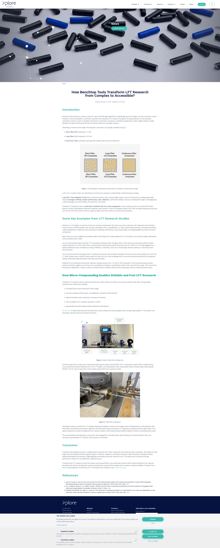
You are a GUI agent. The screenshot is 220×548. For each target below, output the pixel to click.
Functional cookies (67, 540)
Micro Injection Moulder (118, 512)
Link (127, 484)
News (191, 4)
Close (152, 523)
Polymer (89, 510)
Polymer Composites (93, 512)
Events (182, 4)
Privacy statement (61, 525)
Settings (153, 519)
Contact (201, 4)
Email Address (140, 511)
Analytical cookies (67, 531)
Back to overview (119, 28)
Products (147, 4)
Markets (134, 4)
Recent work (66, 310)
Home (63, 83)
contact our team (120, 467)
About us (160, 4)
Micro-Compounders (117, 510)
